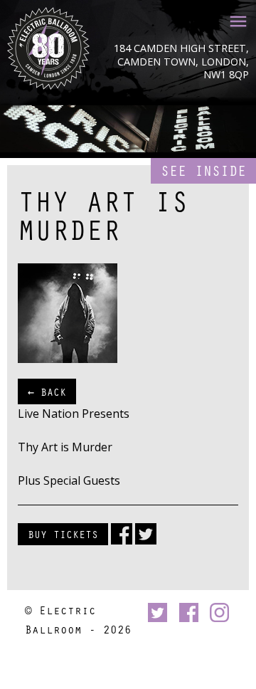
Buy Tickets (63, 534)
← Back (47, 391)
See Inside (203, 170)
